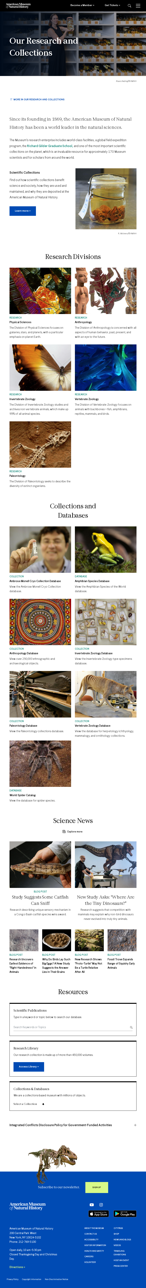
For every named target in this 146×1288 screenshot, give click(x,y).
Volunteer (90, 1262)
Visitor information (95, 1245)
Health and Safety (94, 1251)
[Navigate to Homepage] (18, 6)
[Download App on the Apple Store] (98, 1213)
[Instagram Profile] (100, 1205)
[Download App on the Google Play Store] (124, 1213)
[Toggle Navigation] (138, 5)
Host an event (121, 1260)
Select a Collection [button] (25, 1104)
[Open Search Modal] (129, 6)
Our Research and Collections (44, 47)
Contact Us (90, 1234)
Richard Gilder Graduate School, (50, 146)
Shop (116, 1234)
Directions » (17, 1267)
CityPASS (118, 1228)
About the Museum (94, 1228)
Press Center (121, 1266)
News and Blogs (122, 1240)
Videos (117, 1245)
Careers (88, 1257)
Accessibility (91, 1240)
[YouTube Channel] (90, 1205)
